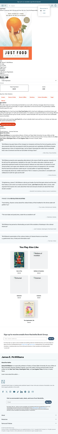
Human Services (13, 131)
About (3, 415)
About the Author (5, 133)
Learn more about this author (10, 374)
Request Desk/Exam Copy (7, 124)
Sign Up (51, 338)
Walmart (3, 100)
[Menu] (3, 5)
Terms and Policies (7, 423)
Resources (4, 419)
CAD (44, 13)
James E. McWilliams (7, 62)
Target (52, 97)
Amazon (3, 97)
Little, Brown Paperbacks (6, 72)
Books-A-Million (22, 97)
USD (44, 10)
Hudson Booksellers (42, 97)
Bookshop (32, 97)
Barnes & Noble (12, 97)
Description (3, 102)
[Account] (52, 5)
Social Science (4, 131)
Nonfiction (3, 128)
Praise (1, 140)
